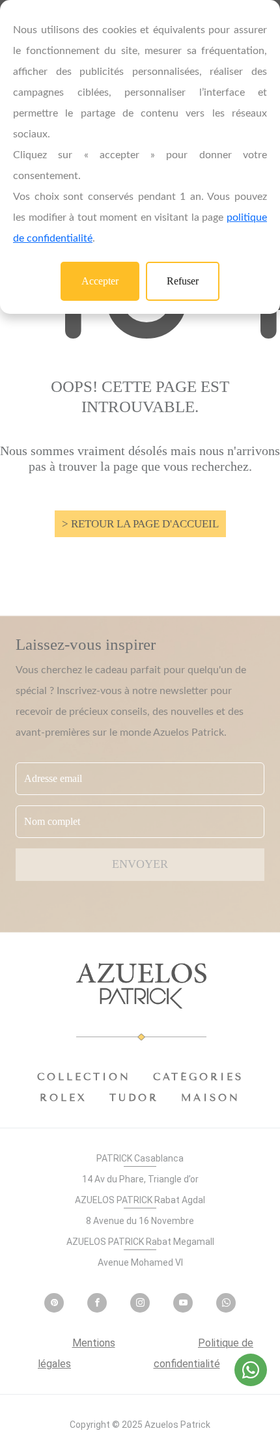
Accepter (100, 280)
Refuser (183, 280)
